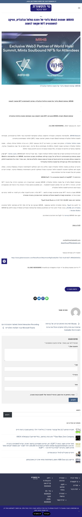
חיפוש (78, 410)
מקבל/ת (46, 513)
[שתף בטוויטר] (39, 298)
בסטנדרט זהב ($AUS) (73, 208)
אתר (76, 384)
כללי (41, 16)
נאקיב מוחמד (12, 154)
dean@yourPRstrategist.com (70, 243)
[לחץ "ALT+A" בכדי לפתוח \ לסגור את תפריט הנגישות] (4, 261)
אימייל (75, 375)
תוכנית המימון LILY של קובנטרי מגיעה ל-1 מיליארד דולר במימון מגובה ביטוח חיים (45, 430)
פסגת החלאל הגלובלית (72, 143)
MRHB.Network (75, 136)
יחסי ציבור (74, 489)
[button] (79, 8)
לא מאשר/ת (37, 513)
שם (76, 365)
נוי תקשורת (74, 482)
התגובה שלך (73, 346)
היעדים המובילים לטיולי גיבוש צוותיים (61, 453)
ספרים (75, 485)
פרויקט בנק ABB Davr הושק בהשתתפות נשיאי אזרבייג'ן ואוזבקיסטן (50, 460)
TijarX (69, 205)
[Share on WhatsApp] (47, 298)
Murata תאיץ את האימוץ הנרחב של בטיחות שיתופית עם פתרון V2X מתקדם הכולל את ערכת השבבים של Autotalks (63, 327)
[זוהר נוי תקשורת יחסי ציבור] (41, 7)
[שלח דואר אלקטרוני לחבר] (35, 298)
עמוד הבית (74, 478)
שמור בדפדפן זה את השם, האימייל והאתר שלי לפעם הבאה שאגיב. (52, 395)
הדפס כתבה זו (72, 289)
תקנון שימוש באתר (62, 487)
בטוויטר (66, 215)
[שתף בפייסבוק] (43, 298)
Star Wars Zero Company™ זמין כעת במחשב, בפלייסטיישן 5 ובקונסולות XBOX (45, 437)
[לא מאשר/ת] (79, 512)
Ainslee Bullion (75, 210)
